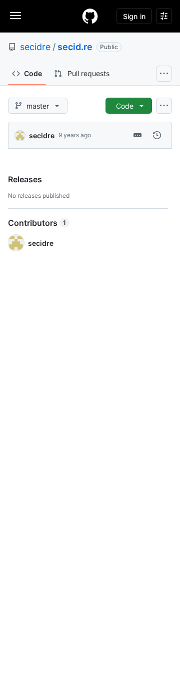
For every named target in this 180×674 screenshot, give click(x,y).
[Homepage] (90, 16)
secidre (35, 47)
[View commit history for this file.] (157, 135)
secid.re (75, 47)
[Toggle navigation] (15, 15)
